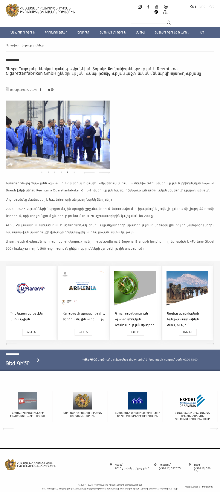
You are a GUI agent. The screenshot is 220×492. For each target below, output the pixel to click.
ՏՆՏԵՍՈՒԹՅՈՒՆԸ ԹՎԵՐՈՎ (171, 32)
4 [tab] (61, 172)
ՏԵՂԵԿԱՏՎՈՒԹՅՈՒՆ (113, 32)
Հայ (193, 6)
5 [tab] (68, 172)
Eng (202, 6)
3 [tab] (55, 172)
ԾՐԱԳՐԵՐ (84, 32)
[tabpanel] (58, 133)
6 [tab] (74, 172)
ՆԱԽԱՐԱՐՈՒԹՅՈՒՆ (23, 32)
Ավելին (31, 332)
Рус (211, 6)
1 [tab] (42, 172)
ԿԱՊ (201, 32)
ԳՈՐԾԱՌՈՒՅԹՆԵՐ (56, 32)
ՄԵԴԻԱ (140, 32)
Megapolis (207, 486)
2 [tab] (48, 172)
